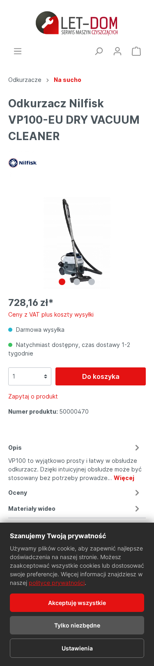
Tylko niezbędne (77, 625)
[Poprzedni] (14, 243)
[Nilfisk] (22, 162)
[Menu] (17, 51)
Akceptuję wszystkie (77, 602)
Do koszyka (101, 376)
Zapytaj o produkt (33, 396)
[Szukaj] (98, 51)
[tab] (75, 461)
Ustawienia (77, 648)
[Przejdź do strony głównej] (77, 23)
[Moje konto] (117, 51)
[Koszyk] (136, 51)
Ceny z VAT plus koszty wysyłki (51, 314)
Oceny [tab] (17, 492)
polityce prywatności (57, 582)
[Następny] (139, 243)
